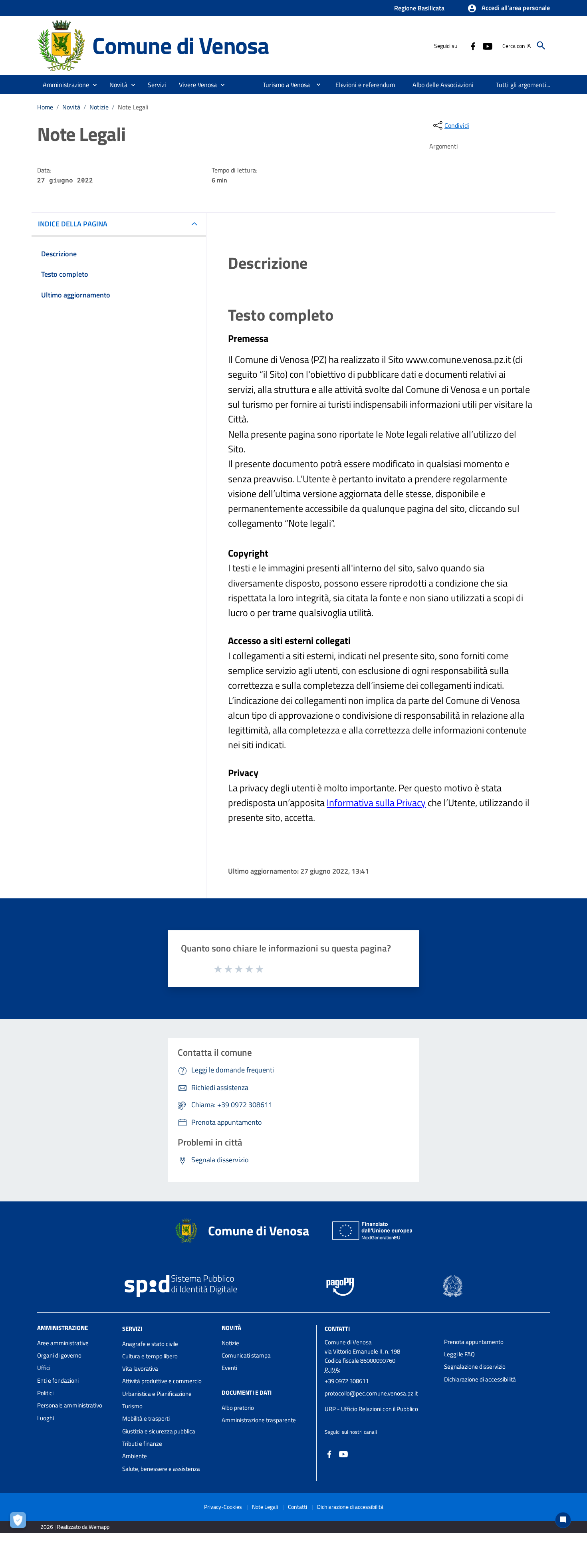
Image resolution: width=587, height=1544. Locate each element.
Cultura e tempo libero (150, 1356)
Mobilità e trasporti (146, 1418)
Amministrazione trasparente (259, 1420)
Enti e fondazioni (58, 1380)
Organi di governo (59, 1355)
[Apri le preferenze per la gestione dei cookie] (20, 1522)
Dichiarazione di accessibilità (480, 1379)
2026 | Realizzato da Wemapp (74, 1526)
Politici (45, 1392)
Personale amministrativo (69, 1405)
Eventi (229, 1367)
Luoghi (45, 1418)
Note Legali (265, 1506)
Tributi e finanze (142, 1443)
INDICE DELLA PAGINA (72, 223)
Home (45, 107)
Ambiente (134, 1456)
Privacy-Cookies (223, 1506)
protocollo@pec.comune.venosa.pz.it (371, 1393)
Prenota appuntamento (474, 1341)
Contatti (337, 1328)
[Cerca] (541, 45)
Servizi (132, 1328)
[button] (508, 8)
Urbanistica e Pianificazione (157, 1393)
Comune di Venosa (180, 45)
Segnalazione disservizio (475, 1366)
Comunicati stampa (246, 1355)
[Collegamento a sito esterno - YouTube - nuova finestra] (487, 45)
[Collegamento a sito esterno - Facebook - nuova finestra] (473, 45)
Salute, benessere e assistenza (161, 1468)
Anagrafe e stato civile (150, 1343)
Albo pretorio (238, 1407)
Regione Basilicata (419, 8)
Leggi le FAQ (459, 1354)
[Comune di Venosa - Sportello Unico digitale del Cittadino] (61, 45)
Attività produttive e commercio (162, 1380)
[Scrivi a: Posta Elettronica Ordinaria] (380, 1401)
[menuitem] (283, 84)
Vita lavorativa (140, 1368)
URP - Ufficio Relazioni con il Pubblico (371, 1408)
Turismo (132, 1406)
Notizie (99, 107)
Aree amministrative (63, 1343)
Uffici (43, 1367)
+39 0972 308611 (347, 1380)
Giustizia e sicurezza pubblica (158, 1431)
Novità (71, 107)
